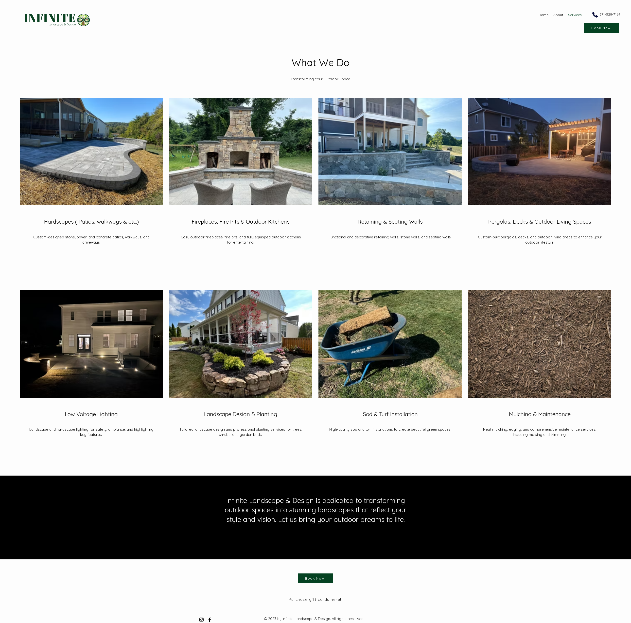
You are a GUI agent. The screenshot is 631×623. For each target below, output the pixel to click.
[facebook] (209, 620)
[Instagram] (201, 620)
